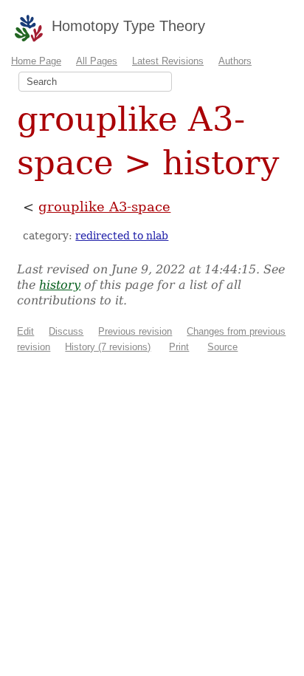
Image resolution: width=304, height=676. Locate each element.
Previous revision (135, 331)
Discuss (66, 331)
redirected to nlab (121, 236)
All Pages (96, 60)
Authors (235, 60)
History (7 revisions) (108, 346)
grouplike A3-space (104, 206)
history (59, 285)
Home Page (36, 60)
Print (179, 346)
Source (222, 346)
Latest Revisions (168, 60)
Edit (25, 331)
